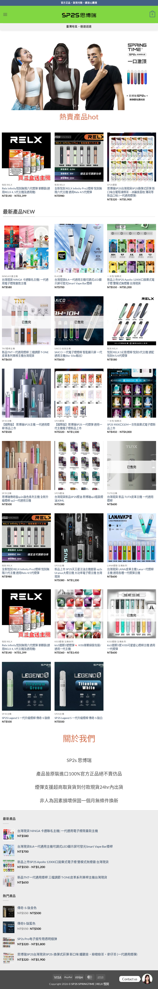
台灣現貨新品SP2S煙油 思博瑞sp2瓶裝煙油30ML (79, 498)
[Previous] (8, 72)
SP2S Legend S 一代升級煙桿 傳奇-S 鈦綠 (26, 718)
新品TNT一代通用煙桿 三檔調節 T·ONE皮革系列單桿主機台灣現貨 (25, 353)
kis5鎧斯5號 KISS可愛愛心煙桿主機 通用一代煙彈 (131, 647)
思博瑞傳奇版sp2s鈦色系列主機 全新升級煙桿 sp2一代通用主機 (25, 498)
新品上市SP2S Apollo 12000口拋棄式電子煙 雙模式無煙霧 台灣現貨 (130, 281)
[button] (5, 14)
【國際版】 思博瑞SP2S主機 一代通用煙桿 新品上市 (26, 426)
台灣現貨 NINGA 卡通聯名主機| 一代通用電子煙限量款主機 (25, 281)
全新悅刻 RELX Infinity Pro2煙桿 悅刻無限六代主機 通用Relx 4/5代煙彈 (78, 190)
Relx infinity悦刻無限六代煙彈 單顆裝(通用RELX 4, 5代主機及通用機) (26, 190)
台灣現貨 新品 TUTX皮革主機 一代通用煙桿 (130, 498)
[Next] (149, 72)
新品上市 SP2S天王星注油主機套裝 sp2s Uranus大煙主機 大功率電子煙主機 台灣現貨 (78, 573)
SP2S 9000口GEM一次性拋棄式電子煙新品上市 (131, 426)
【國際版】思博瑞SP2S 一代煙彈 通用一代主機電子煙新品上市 (78, 426)
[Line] (147, 979)
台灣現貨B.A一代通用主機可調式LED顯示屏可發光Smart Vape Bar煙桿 (78, 281)
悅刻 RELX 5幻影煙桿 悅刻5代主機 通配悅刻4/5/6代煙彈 (130, 353)
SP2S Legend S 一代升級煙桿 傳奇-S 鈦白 (79, 718)
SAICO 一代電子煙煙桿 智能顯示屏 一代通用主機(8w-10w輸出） (78, 353)
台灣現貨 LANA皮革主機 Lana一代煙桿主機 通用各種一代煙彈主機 (130, 571)
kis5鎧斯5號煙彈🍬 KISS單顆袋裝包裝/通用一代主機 (78, 647)
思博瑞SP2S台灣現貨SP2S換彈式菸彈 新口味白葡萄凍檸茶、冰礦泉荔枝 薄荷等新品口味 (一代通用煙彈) (131, 192)
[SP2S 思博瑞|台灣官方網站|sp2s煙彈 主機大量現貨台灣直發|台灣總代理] (79, 15)
